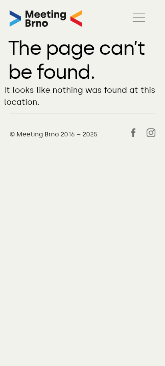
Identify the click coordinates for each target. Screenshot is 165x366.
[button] (139, 18)
